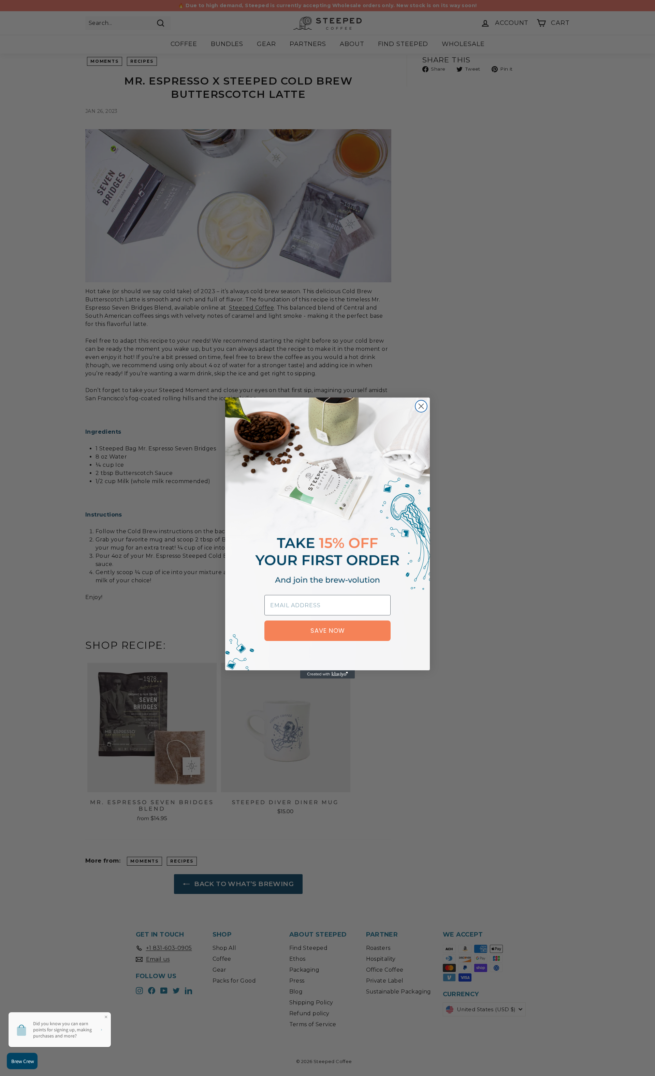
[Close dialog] (421, 406)
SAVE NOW (327, 630)
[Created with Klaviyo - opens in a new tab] (327, 674)
